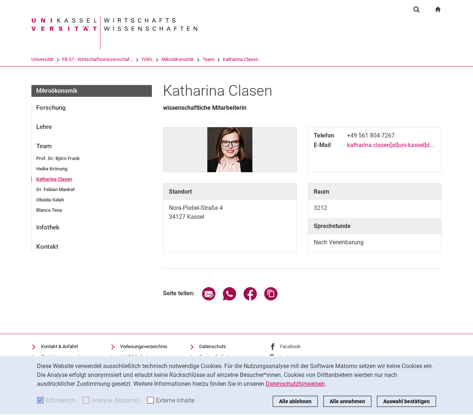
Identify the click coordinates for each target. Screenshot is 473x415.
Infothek (47, 227)
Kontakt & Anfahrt (59, 346)
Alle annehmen (347, 401)
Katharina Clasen (240, 59)
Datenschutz (212, 346)
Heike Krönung (51, 168)
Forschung (51, 107)
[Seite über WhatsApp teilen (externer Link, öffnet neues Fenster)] (229, 298)
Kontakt (47, 246)
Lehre (44, 126)
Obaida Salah (50, 200)
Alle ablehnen (295, 401)
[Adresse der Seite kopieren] (271, 298)
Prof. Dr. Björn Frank (58, 158)
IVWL (147, 59)
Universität (42, 59)
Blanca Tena (49, 210)
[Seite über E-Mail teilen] (208, 298)
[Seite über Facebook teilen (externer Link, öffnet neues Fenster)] (250, 298)
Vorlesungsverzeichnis (143, 346)
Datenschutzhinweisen (295, 383)
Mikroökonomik (177, 59)
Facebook (290, 346)
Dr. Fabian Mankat (55, 189)
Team (208, 59)
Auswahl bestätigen (406, 401)
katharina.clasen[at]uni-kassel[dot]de (394, 145)
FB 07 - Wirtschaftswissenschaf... (97, 59)
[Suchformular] (416, 9)
